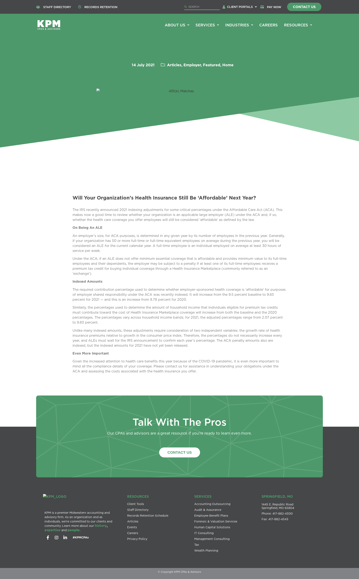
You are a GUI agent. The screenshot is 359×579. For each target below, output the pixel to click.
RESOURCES (138, 496)
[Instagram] (56, 537)
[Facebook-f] (47, 537)
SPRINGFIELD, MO (277, 496)
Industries (237, 25)
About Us (175, 25)
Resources (296, 25)
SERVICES (202, 496)
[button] (242, 6)
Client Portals (240, 6)
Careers (268, 25)
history (101, 525)
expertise (52, 530)
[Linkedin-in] (65, 537)
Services (205, 25)
